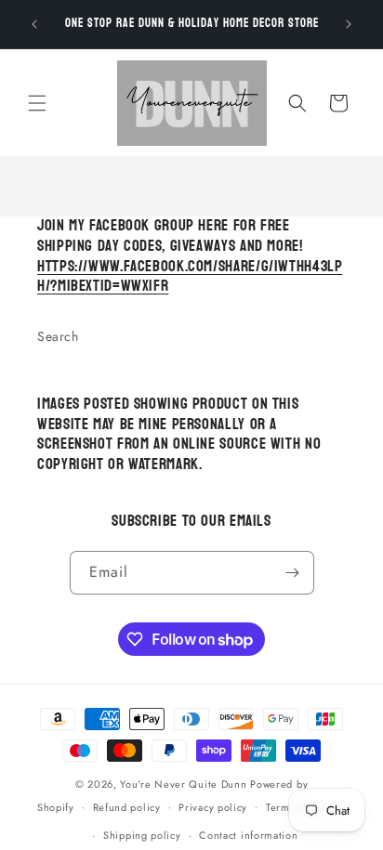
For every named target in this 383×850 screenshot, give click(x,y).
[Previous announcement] (34, 24)
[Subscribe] (292, 573)
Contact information (248, 835)
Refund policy (127, 807)
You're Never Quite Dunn (185, 784)
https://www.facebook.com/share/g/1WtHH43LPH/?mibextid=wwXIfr (189, 277)
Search (58, 336)
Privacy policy (212, 807)
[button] (37, 103)
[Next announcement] (348, 24)
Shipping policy (142, 835)
